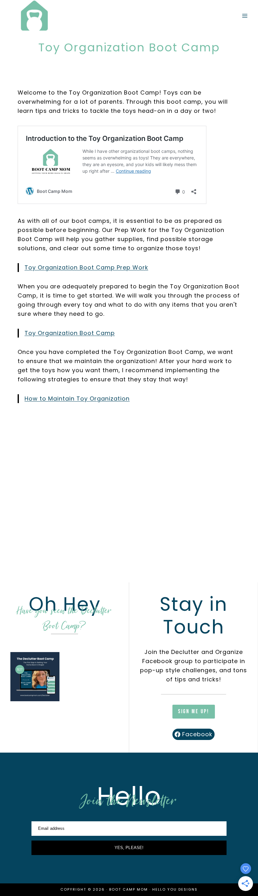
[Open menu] (244, 16)
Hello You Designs (175, 889)
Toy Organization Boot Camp (70, 333)
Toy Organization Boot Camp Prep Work (86, 267)
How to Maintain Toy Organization (77, 398)
